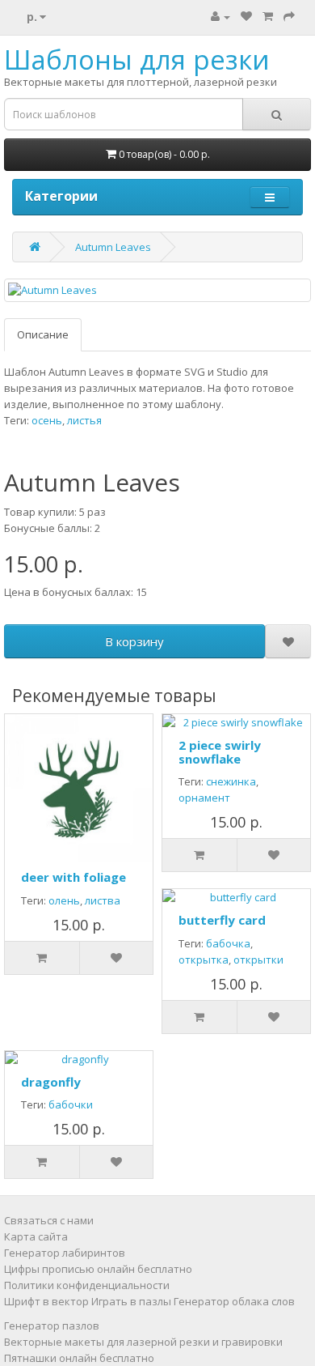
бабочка (228, 943)
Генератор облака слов (234, 1301)
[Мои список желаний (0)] (246, 16)
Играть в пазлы (131, 1301)
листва (102, 900)
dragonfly (51, 1082)
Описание (43, 334)
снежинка (231, 781)
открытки (258, 959)
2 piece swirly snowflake (219, 752)
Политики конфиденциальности (87, 1285)
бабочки (70, 1104)
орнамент (204, 797)
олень (64, 900)
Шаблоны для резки (137, 59)
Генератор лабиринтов (64, 1252)
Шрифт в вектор (46, 1301)
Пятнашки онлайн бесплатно (79, 1358)
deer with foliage (73, 877)
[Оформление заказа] (289, 16)
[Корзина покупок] (267, 16)
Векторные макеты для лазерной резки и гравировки (143, 1341)
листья (84, 420)
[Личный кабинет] (220, 16)
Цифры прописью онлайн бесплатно (98, 1269)
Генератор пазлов (51, 1325)
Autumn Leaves (113, 247)
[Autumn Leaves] (157, 290)
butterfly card (222, 920)
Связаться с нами (49, 1220)
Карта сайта (36, 1236)
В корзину (134, 641)
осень (47, 420)
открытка (203, 959)
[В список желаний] (288, 641)
